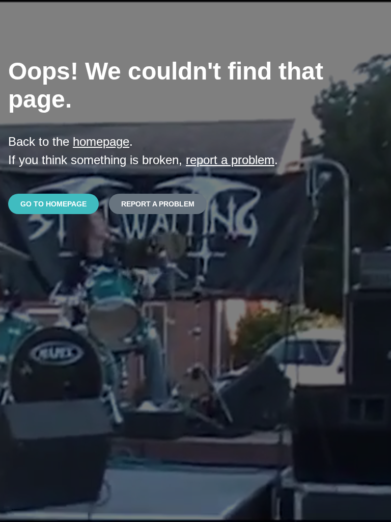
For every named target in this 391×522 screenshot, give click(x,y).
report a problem (230, 160)
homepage (101, 141)
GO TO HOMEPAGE (53, 204)
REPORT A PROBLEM (157, 204)
